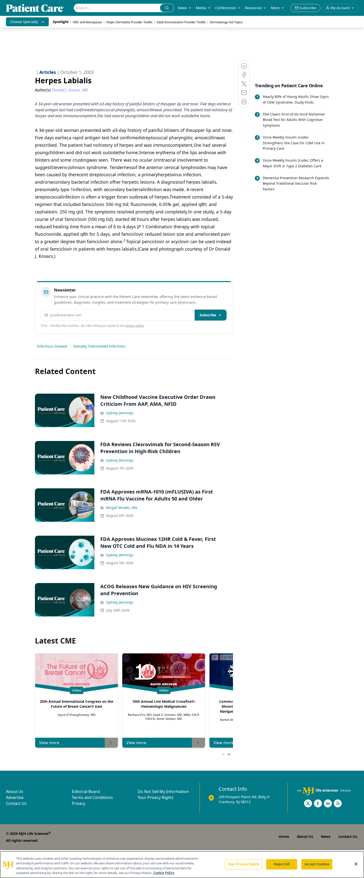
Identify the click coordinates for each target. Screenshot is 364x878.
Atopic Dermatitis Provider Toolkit (129, 22)
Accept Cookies (317, 864)
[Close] (356, 863)
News (182, 7)
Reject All (281, 864)
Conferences (225, 7)
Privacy (78, 803)
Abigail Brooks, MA (121, 507)
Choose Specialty (24, 21)
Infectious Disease (52, 346)
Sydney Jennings (119, 412)
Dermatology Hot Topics (226, 22)
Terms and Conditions (92, 797)
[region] (182, 864)
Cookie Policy (163, 873)
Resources (253, 7)
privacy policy (134, 325)
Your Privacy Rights (156, 797)
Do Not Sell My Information (163, 791)
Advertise (15, 797)
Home (284, 836)
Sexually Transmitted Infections (99, 346)
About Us (14, 791)
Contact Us (16, 803)
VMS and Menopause (87, 22)
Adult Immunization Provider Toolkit (181, 22)
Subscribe (208, 315)
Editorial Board (86, 791)
